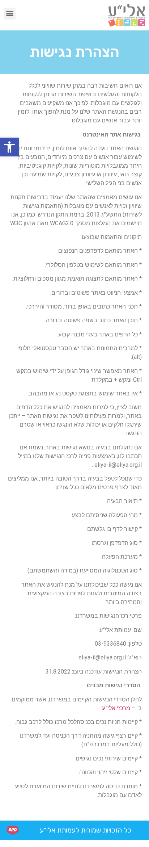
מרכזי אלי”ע (116, 708)
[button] (9, 147)
